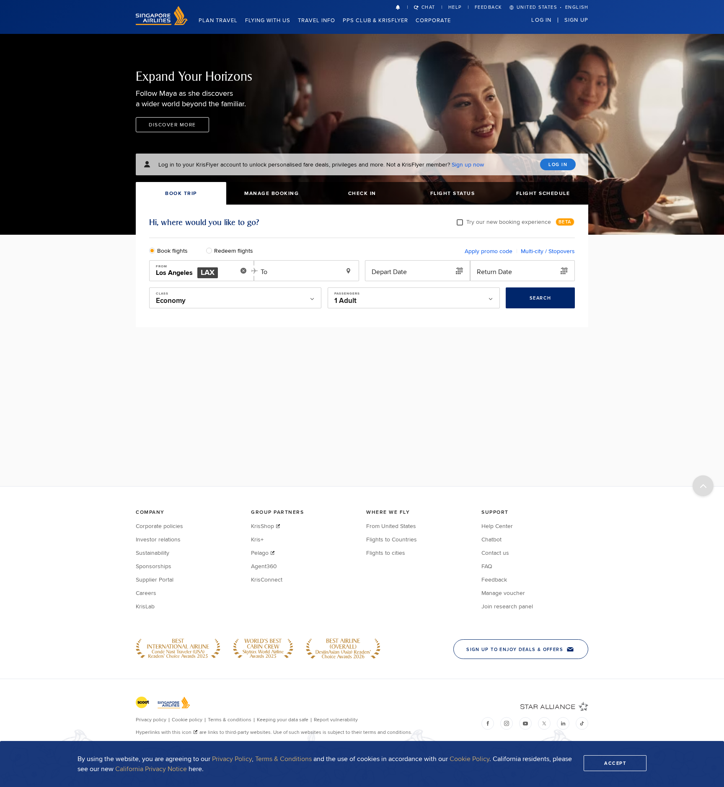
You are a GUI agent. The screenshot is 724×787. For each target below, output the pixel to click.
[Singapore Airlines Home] (162, 23)
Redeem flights (233, 250)
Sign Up (576, 19)
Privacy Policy (232, 759)
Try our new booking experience (508, 222)
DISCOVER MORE (172, 124)
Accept (615, 763)
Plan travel (218, 20)
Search (540, 298)
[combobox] (195, 271)
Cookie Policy (469, 759)
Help (455, 7)
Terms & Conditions (283, 759)
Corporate (433, 20)
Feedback (488, 7)
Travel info (316, 20)
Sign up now (468, 164)
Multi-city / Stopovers (548, 251)
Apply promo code (488, 251)
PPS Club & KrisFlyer (375, 20)
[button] (401, 7)
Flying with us (267, 20)
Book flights (172, 250)
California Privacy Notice (151, 769)
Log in (541, 19)
